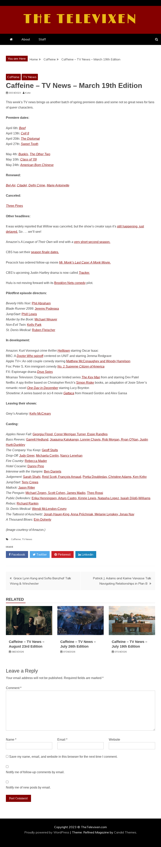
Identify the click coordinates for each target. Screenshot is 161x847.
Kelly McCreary (40, 413)
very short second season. (92, 242)
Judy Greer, (27, 455)
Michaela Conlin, (47, 455)
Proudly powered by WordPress (47, 832)
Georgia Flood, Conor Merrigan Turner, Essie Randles (70, 434)
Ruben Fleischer (43, 330)
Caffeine (13, 77)
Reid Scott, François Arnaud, (62, 476)
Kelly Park (34, 324)
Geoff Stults (50, 450)
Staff (42, 39)
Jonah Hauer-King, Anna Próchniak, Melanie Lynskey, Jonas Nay (89, 514)
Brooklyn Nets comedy (70, 283)
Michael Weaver (46, 319)
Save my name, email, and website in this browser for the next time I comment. (63, 756)
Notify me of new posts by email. (28, 787)
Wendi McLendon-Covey (49, 508)
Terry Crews (30, 482)
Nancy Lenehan (71, 455)
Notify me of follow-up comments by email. (35, 772)
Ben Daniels (52, 471)
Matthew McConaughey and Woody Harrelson (98, 361)
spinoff (30, 356)
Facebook (18, 554)
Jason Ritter (26, 487)
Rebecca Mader (36, 461)
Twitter (41, 554)
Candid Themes (125, 832)
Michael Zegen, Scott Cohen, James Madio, (56, 493)
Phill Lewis (29, 314)
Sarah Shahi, (32, 476)
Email (62, 739)
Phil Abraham (41, 303)
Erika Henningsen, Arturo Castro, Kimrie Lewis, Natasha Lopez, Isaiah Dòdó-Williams (91, 498)
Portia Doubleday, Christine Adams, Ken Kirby (115, 476)
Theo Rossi (95, 493)
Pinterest (64, 554)
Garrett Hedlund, (37, 439)
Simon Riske (85, 382)
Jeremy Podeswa (47, 308)
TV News (30, 77)
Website (114, 739)
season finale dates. (45, 252)
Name (11, 739)
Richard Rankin (27, 503)
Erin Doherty (42, 519)
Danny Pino (35, 466)
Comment (13, 688)
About (25, 39)
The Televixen (81, 19)
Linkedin (87, 554)
